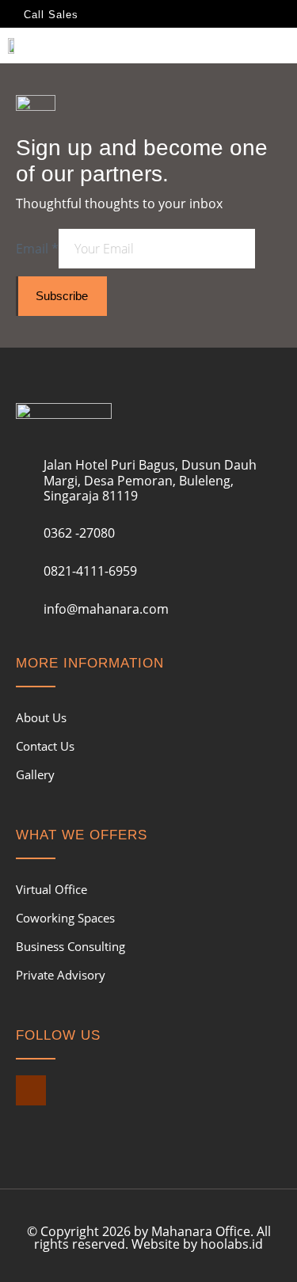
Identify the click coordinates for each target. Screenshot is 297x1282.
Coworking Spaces (65, 918)
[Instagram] (31, 1090)
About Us (41, 717)
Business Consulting (70, 946)
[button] (278, 49)
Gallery (35, 774)
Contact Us (45, 746)
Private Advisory (60, 975)
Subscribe (62, 295)
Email (37, 248)
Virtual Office (51, 889)
